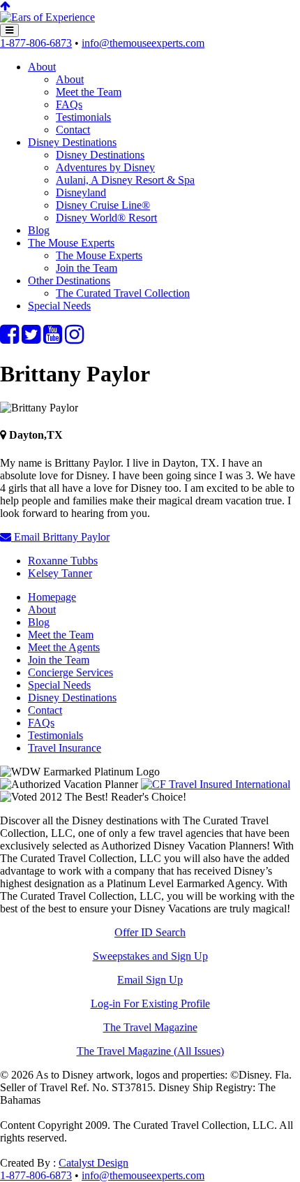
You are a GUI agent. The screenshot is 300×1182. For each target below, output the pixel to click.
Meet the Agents (64, 647)
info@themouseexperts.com (143, 43)
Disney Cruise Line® (103, 205)
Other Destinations (69, 280)
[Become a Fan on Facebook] (9, 338)
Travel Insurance (64, 748)
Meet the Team (88, 92)
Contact (73, 130)
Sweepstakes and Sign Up (150, 956)
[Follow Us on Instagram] (74, 338)
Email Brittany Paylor (60, 537)
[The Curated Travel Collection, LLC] (47, 17)
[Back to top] (5, 6)
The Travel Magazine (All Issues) (150, 1051)
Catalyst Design (93, 1163)
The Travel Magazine (150, 1027)
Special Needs (59, 306)
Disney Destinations (72, 142)
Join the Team (86, 268)
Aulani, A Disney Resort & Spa (125, 180)
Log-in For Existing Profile (150, 1003)
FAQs (69, 104)
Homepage (52, 597)
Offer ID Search (150, 932)
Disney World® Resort (106, 218)
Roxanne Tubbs (63, 561)
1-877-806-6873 (36, 43)
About (42, 67)
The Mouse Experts (71, 243)
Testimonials (83, 117)
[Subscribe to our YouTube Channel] (52, 338)
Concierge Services (70, 672)
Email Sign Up (150, 980)
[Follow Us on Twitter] (31, 338)
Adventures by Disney (105, 167)
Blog (39, 230)
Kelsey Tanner (60, 573)
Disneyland (81, 192)
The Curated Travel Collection (123, 293)
